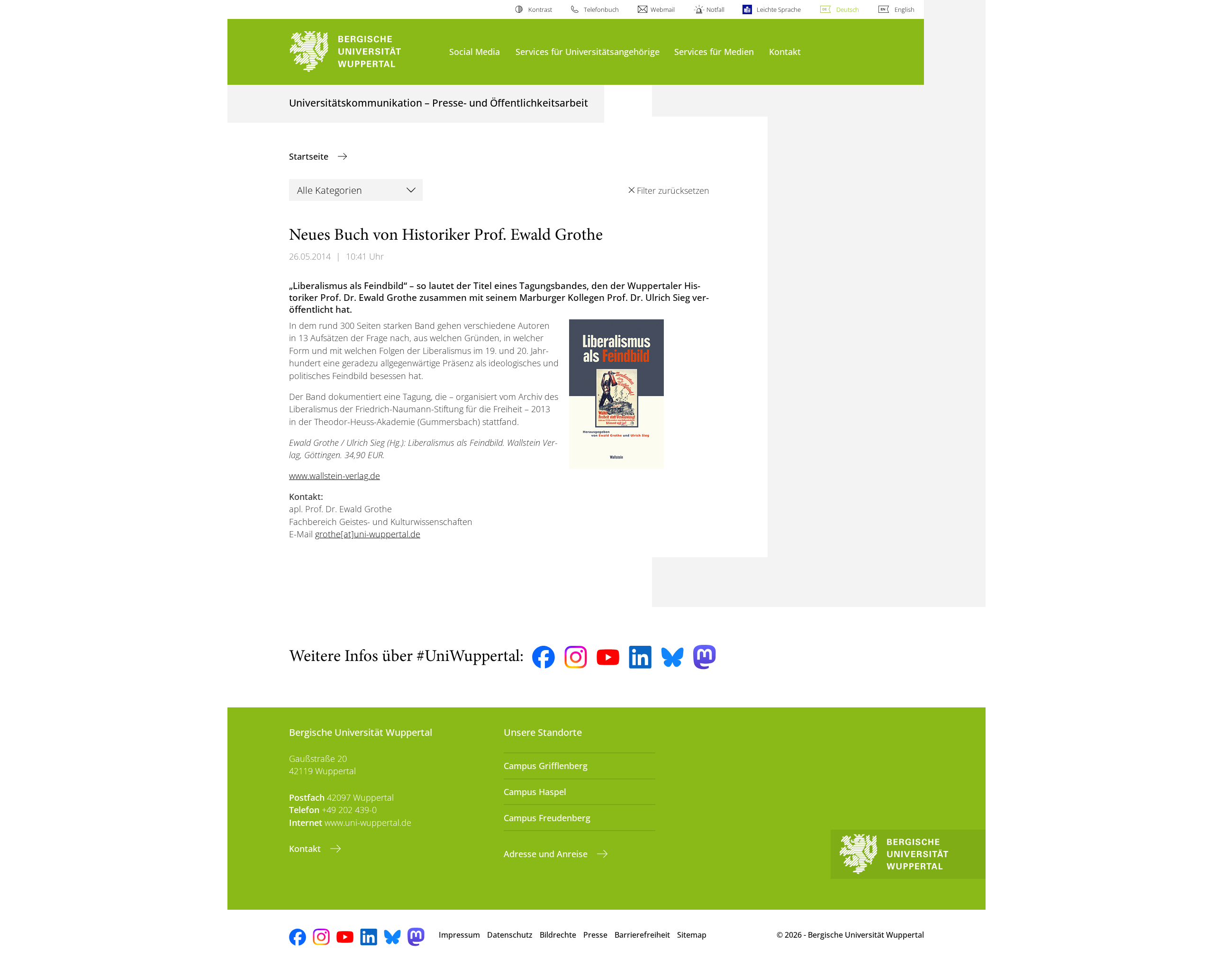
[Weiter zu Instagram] (575, 657)
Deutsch (847, 9)
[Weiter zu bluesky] (672, 657)
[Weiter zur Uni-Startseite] (364, 52)
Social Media (474, 51)
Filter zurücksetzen (673, 190)
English (904, 9)
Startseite (310, 156)
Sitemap (691, 935)
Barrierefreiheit (642, 935)
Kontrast (540, 9)
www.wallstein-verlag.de (334, 475)
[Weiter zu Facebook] (543, 657)
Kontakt (785, 51)
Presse (595, 935)
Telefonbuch (601, 9)
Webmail (663, 9)
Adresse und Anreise (547, 853)
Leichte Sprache (778, 9)
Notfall (715, 9)
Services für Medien (714, 51)
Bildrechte (558, 935)
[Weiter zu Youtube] (608, 657)
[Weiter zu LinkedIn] (640, 657)
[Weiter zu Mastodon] (704, 657)
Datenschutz (510, 935)
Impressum (459, 935)
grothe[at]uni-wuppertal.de (367, 534)
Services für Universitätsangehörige (588, 51)
